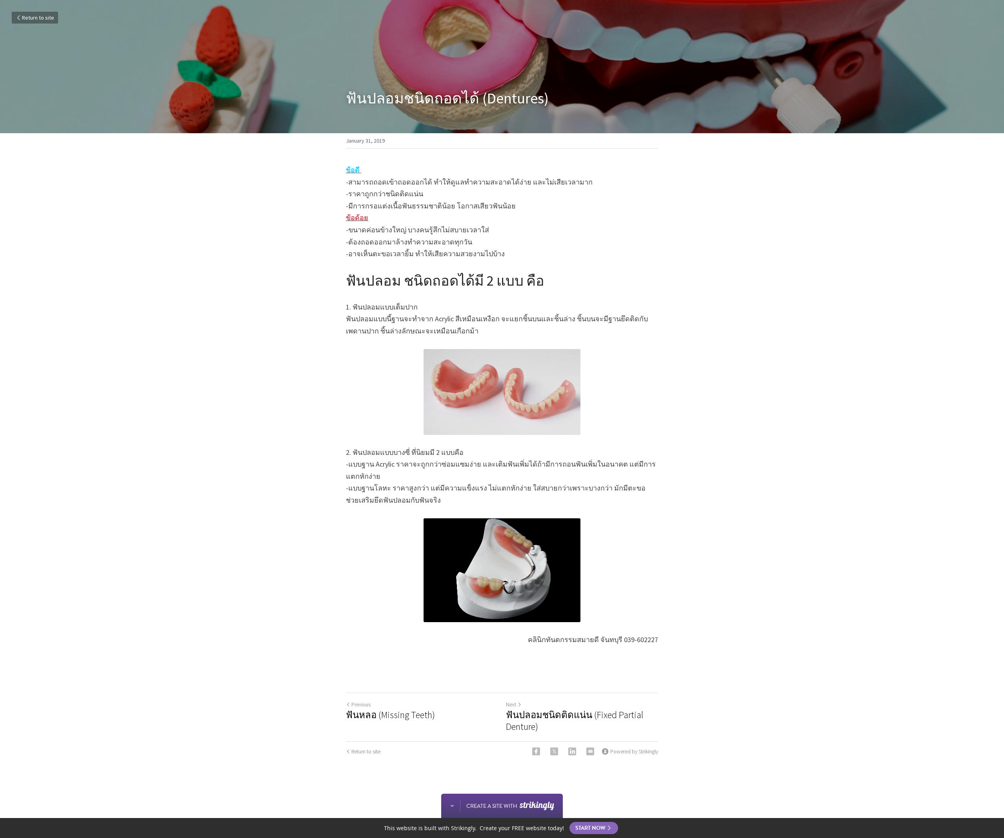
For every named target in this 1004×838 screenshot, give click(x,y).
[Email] (590, 751)
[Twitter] (554, 751)
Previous (361, 704)
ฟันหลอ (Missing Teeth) (390, 715)
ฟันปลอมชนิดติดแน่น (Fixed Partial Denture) (574, 721)
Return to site (38, 17)
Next (511, 704)
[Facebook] (536, 751)
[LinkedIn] (572, 751)
